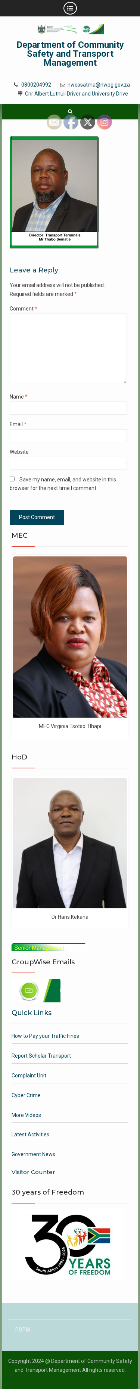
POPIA (23, 1330)
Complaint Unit (29, 1076)
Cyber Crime (26, 1095)
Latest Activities (30, 1134)
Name (19, 397)
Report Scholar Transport (41, 1056)
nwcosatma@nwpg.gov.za (99, 85)
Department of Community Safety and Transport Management (70, 54)
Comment (23, 309)
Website (19, 452)
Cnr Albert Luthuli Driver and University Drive (76, 94)
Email (18, 424)
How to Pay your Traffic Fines (45, 1036)
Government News (33, 1154)
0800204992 (36, 85)
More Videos (26, 1115)
